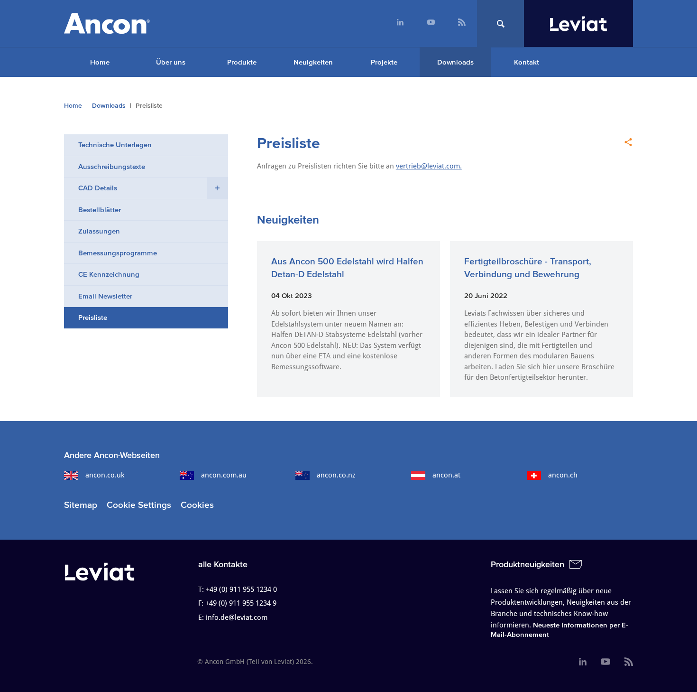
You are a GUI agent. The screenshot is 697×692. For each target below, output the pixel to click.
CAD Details (97, 188)
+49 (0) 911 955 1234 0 (241, 589)
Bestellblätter (99, 210)
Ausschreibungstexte (111, 166)
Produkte (242, 62)
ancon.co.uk (104, 475)
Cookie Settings (139, 505)
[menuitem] (400, 23)
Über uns (170, 62)
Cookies (197, 505)
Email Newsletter (105, 296)
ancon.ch (563, 475)
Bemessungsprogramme (117, 253)
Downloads (455, 62)
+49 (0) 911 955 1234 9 (240, 603)
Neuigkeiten (313, 62)
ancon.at (446, 475)
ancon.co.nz (336, 475)
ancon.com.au (224, 475)
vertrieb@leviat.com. (429, 166)
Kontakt (526, 62)
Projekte (384, 62)
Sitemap (80, 505)
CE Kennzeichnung (108, 274)
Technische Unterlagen (115, 144)
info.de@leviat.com (236, 617)
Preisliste (92, 317)
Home (100, 62)
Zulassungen (99, 231)
